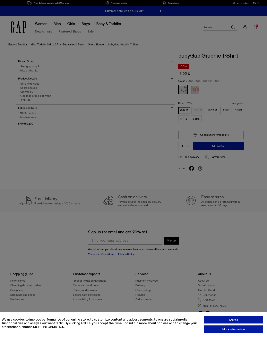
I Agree (233, 319)
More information (233, 329)
